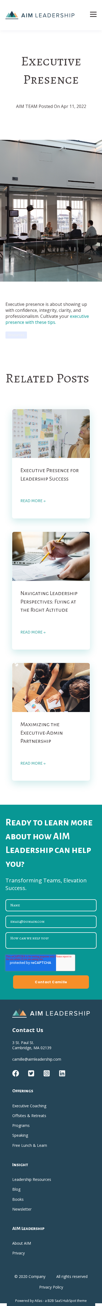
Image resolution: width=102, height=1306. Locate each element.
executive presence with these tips (47, 319)
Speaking (20, 1135)
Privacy (18, 1253)
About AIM (21, 1243)
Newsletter (22, 1209)
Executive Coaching (29, 1105)
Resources (16, 335)
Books (18, 1199)
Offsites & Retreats (29, 1115)
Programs (21, 1125)
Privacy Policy (51, 1287)
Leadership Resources (31, 1179)
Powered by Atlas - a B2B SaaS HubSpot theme (51, 1300)
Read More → (32, 501)
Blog (16, 1189)
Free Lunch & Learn (29, 1145)
